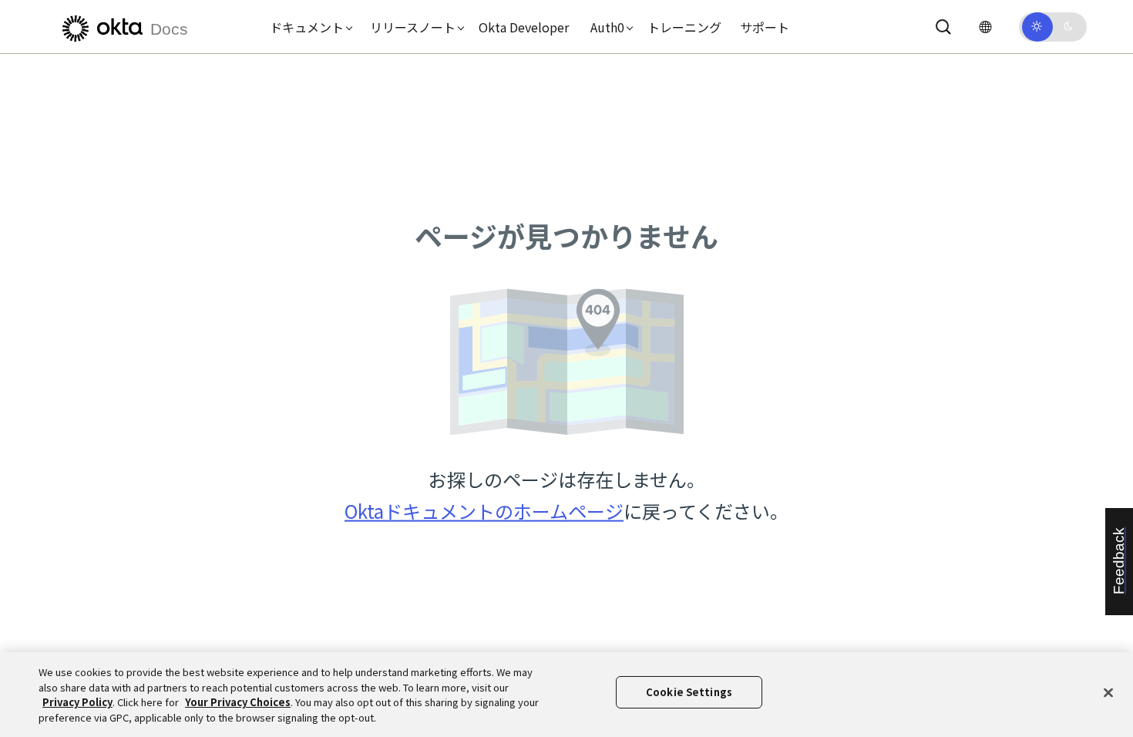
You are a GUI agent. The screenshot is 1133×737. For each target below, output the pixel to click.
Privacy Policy (77, 702)
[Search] (943, 27)
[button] (307, 27)
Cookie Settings (689, 692)
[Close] (1108, 692)
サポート (764, 27)
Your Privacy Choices (238, 702)
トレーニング (684, 27)
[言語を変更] (985, 27)
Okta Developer (524, 27)
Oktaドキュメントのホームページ (484, 510)
